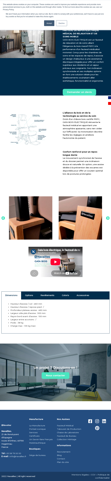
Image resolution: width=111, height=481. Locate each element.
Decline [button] (62, 23)
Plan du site (63, 462)
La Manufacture (37, 425)
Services (33, 432)
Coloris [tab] (65, 295)
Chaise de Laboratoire (68, 432)
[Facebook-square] (90, 421)
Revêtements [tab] (47, 295)
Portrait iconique (37, 429)
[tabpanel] (55, 316)
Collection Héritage (66, 439)
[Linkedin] (104, 421)
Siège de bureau (37, 455)
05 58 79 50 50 (14, 453)
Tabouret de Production (69, 429)
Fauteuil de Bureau (66, 436)
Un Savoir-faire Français (41, 439)
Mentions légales (80, 475)
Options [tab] (29, 295)
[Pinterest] (97, 428)
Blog (59, 455)
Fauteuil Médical (65, 425)
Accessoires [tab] (83, 295)
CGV (93, 475)
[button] (3, 218)
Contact (61, 459)
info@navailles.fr (18, 456)
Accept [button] (49, 23)
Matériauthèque (37, 443)
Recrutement (63, 452)
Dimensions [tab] (11, 295)
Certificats (34, 436)
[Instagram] (97, 421)
